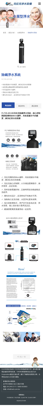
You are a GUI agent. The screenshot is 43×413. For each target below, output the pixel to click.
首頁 (4, 33)
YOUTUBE (17, 397)
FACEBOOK (10, 397)
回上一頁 (23, 357)
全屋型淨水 (21, 33)
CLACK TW (24, 397)
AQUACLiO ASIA (21, 401)
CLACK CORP (32, 397)
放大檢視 (23, 67)
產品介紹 (11, 33)
